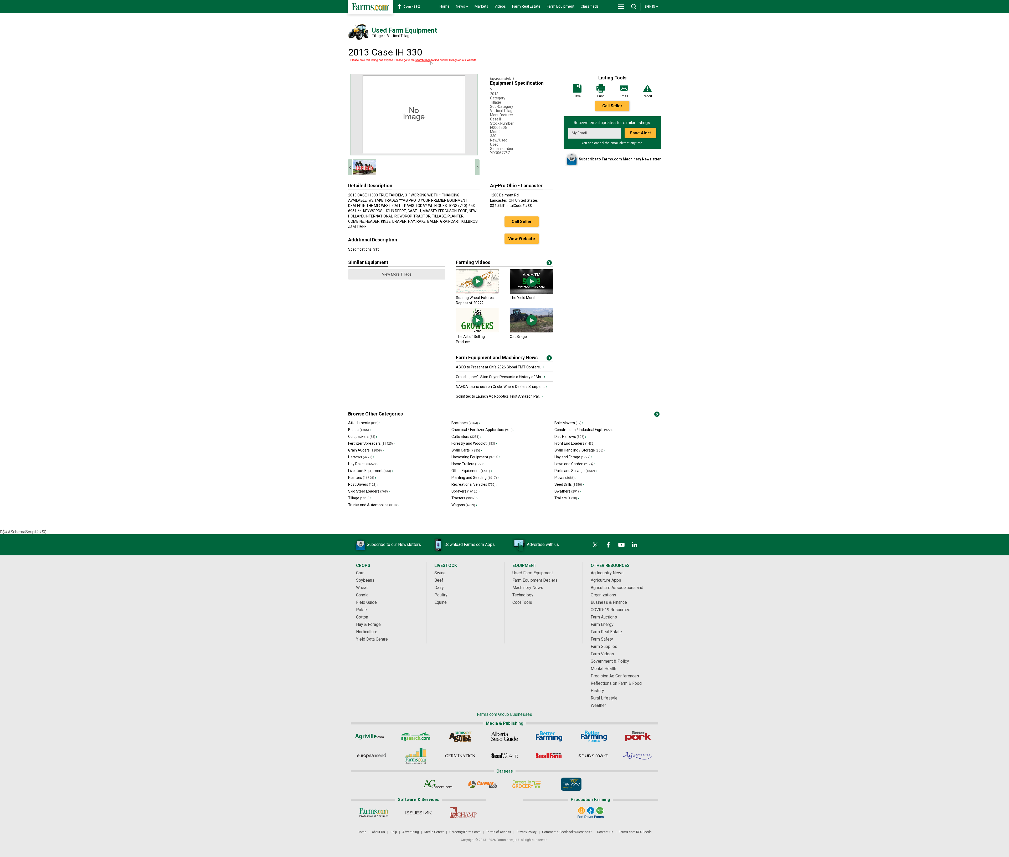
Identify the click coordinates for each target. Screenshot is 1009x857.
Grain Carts (466, 450)
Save (577, 96)
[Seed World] (504, 756)
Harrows (361, 457)
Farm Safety (602, 639)
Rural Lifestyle (604, 698)
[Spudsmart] (593, 756)
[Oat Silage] (531, 331)
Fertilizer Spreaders (371, 443)
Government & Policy (610, 661)
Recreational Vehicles (474, 484)
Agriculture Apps (606, 580)
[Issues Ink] (418, 812)
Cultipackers (362, 436)
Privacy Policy (527, 832)
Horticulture (366, 631)
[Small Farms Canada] (549, 756)
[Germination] (460, 756)
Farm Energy (602, 624)
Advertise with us (543, 544)
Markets (481, 6)
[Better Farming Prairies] (593, 736)
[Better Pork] (637, 736)
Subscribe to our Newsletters (394, 544)
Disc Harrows (570, 436)
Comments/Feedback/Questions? (566, 832)
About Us (378, 832)
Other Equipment (471, 471)
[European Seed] (371, 756)
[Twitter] (595, 545)
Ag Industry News (607, 572)
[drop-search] (634, 7)
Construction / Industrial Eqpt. (584, 430)
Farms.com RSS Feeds (635, 832)
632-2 (412, 6)
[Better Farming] (549, 736)
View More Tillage (396, 274)
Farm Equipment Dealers (535, 580)
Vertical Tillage (399, 36)
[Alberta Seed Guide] (504, 736)
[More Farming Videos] (549, 264)
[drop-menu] (621, 7)
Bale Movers (568, 423)
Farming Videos (473, 262)
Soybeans (365, 580)
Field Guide (366, 602)
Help (393, 832)
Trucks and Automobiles (373, 505)
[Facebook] (608, 545)
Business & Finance (609, 602)
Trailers (566, 498)
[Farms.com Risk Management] (415, 756)
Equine (440, 602)
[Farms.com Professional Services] (374, 812)
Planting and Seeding (475, 477)
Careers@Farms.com (465, 832)
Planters (362, 477)
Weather (598, 705)
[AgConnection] (637, 756)
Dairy (439, 587)
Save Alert (640, 132)
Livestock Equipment (370, 471)
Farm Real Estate (526, 6)
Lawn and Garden (574, 464)
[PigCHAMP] (462, 812)
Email (624, 96)
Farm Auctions (604, 617)
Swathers (567, 491)
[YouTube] (621, 545)
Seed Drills (569, 484)
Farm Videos (602, 653)
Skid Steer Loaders (369, 491)
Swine (440, 572)
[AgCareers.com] (437, 784)
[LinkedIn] (634, 545)
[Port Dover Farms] (590, 812)
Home (445, 6)
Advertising (410, 832)
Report (647, 96)
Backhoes (465, 423)
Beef (438, 580)
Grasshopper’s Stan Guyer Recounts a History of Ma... (500, 377)
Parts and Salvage (575, 471)
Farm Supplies (604, 646)
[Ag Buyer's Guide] (460, 736)
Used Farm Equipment (532, 572)
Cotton (362, 617)
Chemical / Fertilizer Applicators (482, 430)
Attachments (364, 423)
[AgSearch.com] (415, 736)
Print (600, 96)
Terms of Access (498, 832)
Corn (360, 572)
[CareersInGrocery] (526, 784)
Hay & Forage (368, 624)
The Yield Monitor (524, 298)
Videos (500, 6)
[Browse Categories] (657, 415)
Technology (522, 594)
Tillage (377, 36)
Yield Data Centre (372, 639)
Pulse (361, 609)
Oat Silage (518, 336)
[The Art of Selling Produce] (477, 331)
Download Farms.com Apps (469, 544)
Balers (359, 430)
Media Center (434, 832)
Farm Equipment (560, 6)
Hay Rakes (363, 464)
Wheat (362, 587)
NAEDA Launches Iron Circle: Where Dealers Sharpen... (501, 386)
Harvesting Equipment (475, 457)
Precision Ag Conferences (615, 675)
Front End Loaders (575, 443)
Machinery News (527, 587)
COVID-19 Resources (610, 609)
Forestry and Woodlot (474, 443)
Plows (565, 477)
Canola (362, 594)
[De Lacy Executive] (571, 784)
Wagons (464, 505)
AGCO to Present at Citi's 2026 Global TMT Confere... (500, 367)
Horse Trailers (468, 464)
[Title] (549, 359)
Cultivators (466, 436)
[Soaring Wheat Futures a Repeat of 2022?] (477, 292)
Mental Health (603, 668)
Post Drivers (363, 484)
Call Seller (612, 105)
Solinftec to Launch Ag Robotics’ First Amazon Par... (499, 396)
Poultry (440, 594)
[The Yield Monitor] (531, 292)
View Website (521, 238)
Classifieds (590, 6)
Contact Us (605, 832)
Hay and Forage (573, 457)
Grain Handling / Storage (579, 450)
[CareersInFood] (482, 784)
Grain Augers (366, 450)
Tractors (464, 498)
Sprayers (465, 491)
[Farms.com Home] (370, 7)
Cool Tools (522, 602)
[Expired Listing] (414, 62)
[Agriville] (371, 736)
